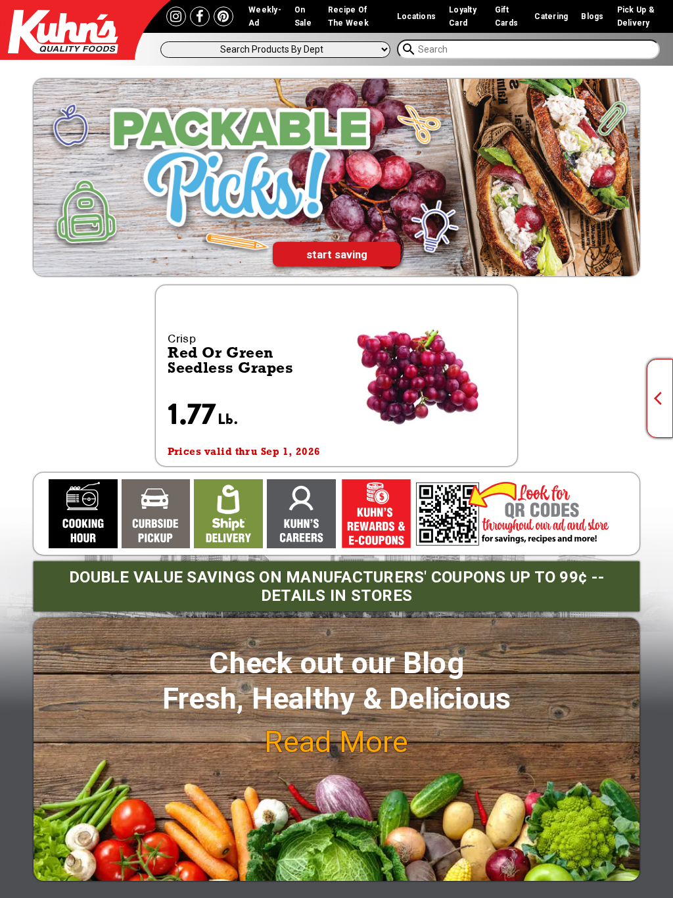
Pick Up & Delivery (636, 16)
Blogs (592, 16)
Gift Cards (506, 16)
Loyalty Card (462, 16)
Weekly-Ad (264, 16)
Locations (416, 16)
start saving (336, 254)
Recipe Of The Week (348, 16)
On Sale (303, 16)
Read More (336, 741)
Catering (551, 16)
